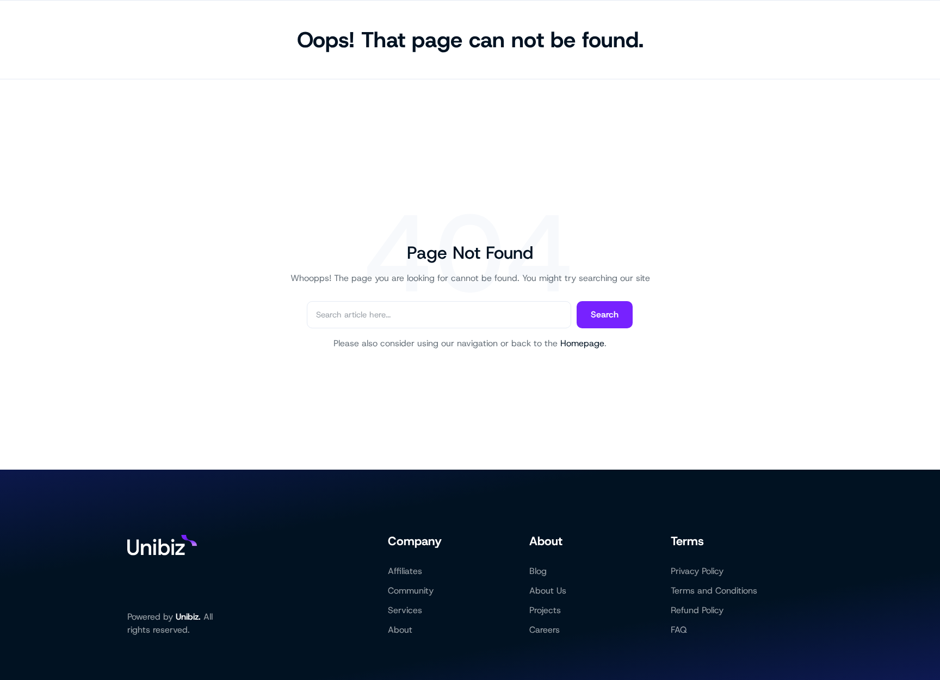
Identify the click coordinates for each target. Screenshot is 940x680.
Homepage (582, 343)
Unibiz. (188, 616)
